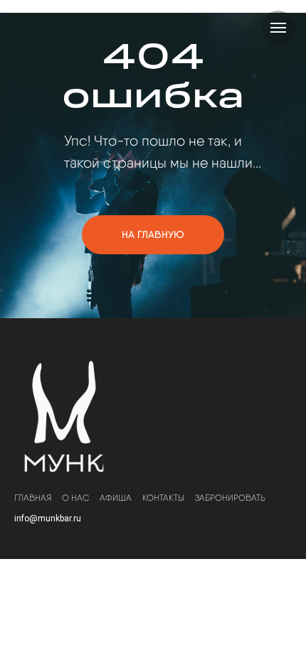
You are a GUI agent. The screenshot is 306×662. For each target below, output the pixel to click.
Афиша (116, 498)
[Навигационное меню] (278, 28)
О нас (75, 498)
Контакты (163, 498)
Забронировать (230, 498)
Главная (32, 498)
